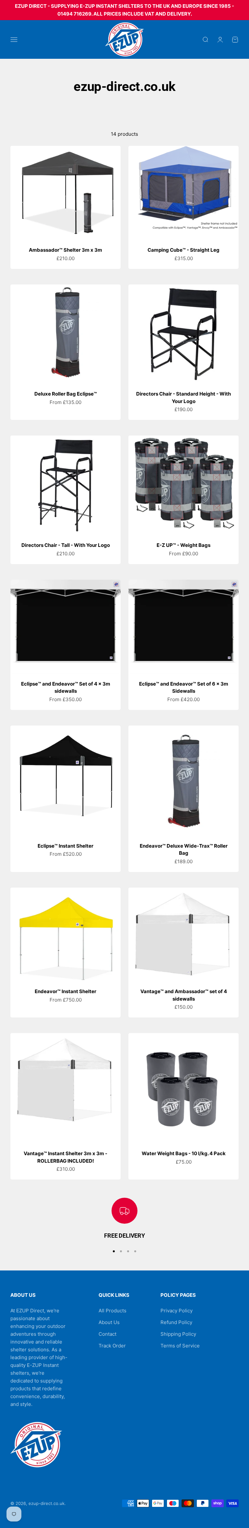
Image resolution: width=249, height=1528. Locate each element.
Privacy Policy (176, 1310)
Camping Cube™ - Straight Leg (183, 250)
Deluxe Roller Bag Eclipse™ (65, 394)
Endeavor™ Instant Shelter (65, 991)
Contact (107, 1334)
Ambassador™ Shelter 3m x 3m (65, 250)
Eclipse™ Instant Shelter (65, 846)
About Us (109, 1322)
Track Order (112, 1346)
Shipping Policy (178, 1334)
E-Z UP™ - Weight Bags (183, 545)
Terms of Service (180, 1346)
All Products (112, 1310)
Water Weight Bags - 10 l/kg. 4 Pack (184, 1153)
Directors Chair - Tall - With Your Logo (65, 545)
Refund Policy (176, 1322)
